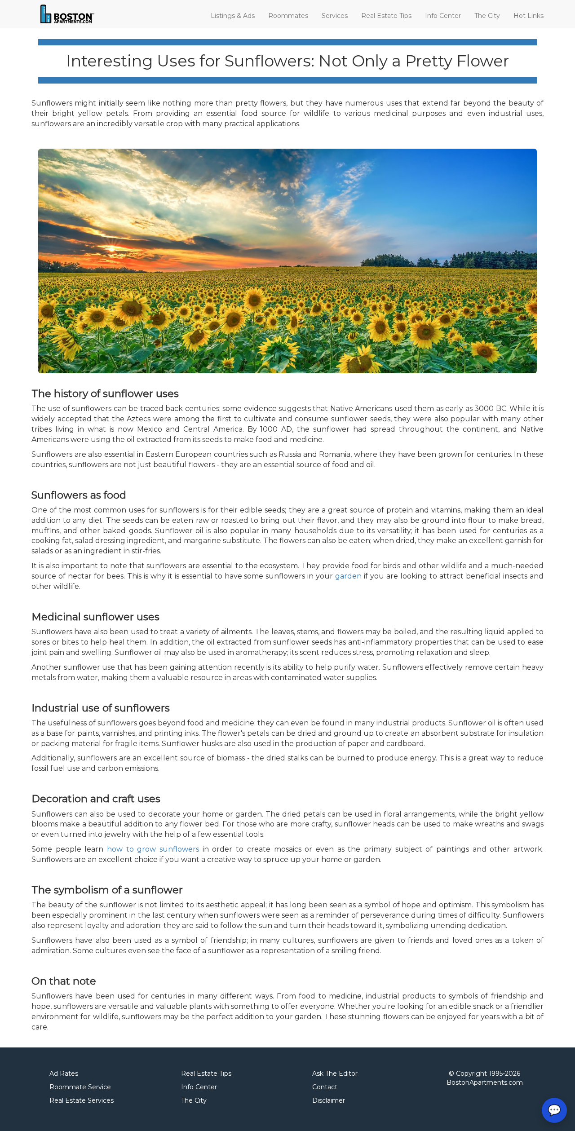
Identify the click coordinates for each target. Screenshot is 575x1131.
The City (487, 16)
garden (348, 576)
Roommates (288, 16)
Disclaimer (328, 1100)
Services (335, 16)
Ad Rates (63, 1073)
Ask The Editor (335, 1073)
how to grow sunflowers (153, 849)
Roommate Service (80, 1087)
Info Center (443, 16)
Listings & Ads (233, 16)
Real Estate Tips (386, 16)
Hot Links (528, 16)
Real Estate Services (81, 1100)
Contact (324, 1087)
